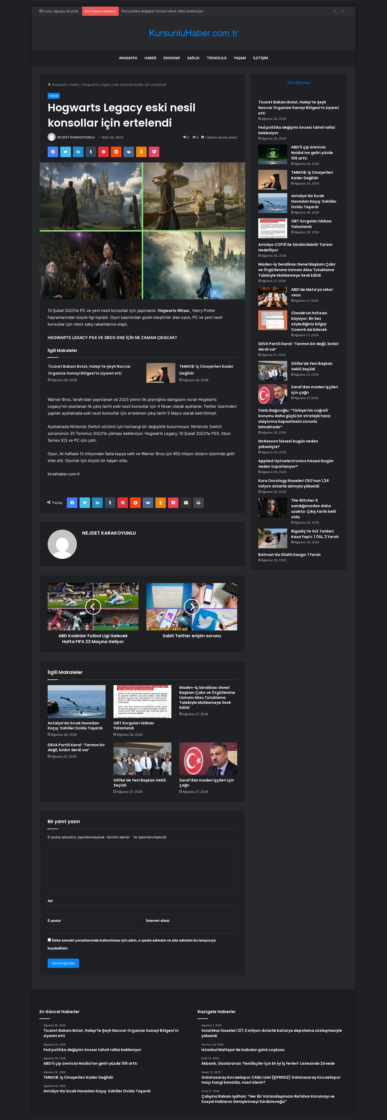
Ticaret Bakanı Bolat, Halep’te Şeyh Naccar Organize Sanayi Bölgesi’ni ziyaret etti (298, 107)
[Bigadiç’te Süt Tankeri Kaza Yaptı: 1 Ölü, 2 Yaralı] (272, 538)
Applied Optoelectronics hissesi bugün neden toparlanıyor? (296, 463)
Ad (51, 901)
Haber (150, 58)
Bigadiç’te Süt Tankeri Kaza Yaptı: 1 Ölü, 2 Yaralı (315, 534)
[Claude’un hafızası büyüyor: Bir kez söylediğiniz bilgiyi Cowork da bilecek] (272, 320)
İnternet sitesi (158, 920)
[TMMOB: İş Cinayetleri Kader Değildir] (160, 373)
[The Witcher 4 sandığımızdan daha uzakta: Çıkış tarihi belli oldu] (272, 507)
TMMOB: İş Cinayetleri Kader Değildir (312, 175)
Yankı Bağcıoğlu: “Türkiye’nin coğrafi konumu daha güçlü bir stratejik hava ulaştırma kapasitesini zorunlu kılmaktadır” (294, 419)
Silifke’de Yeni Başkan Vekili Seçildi (139, 783)
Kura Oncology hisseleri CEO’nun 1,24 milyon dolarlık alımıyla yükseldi (293, 483)
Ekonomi (171, 58)
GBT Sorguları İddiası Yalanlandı (133, 725)
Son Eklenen (299, 82)
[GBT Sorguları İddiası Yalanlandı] (142, 701)
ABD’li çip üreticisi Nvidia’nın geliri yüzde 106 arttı (161, 11)
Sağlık (193, 58)
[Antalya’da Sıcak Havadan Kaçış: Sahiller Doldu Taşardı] (77, 701)
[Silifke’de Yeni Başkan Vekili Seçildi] (142, 759)
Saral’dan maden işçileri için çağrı (206, 783)
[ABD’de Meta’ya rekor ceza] (272, 297)
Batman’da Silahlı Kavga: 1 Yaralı (289, 554)
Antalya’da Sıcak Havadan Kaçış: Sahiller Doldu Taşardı (75, 725)
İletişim (260, 58)
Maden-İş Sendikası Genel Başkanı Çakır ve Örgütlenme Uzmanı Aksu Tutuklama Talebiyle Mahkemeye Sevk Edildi (207, 697)
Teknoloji (216, 58)
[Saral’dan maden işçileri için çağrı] (208, 759)
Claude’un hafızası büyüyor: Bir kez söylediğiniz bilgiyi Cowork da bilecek (309, 321)
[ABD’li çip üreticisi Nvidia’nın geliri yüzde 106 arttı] (272, 154)
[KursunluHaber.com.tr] (193, 33)
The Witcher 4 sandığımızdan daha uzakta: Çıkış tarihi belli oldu (313, 509)
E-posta (55, 920)
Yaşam (240, 58)
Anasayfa (128, 58)
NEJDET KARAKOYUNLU (76, 137)
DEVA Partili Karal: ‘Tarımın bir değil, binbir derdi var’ (76, 747)
